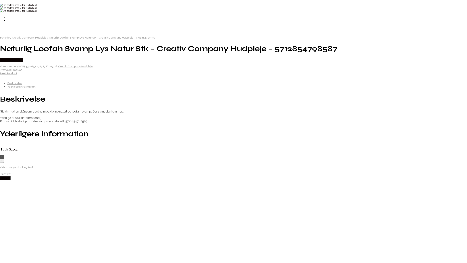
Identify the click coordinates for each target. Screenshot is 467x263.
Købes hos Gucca (11, 60)
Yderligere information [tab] (21, 86)
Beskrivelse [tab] (14, 83)
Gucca (13, 149)
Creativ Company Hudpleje (29, 37)
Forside (5, 37)
